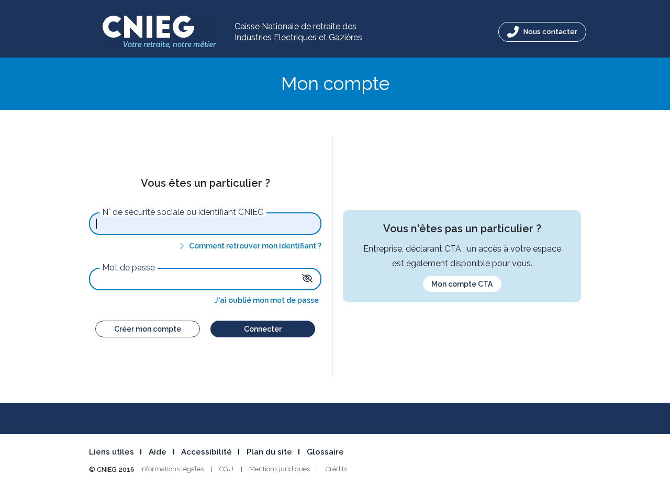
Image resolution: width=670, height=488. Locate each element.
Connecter (263, 329)
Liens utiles (111, 452)
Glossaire (325, 452)
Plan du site (269, 452)
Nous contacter (549, 32)
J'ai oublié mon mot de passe (267, 300)
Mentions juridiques (279, 469)
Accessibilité (206, 452)
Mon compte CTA (462, 284)
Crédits (336, 469)
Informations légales (172, 469)
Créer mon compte (147, 329)
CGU (226, 469)
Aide (157, 452)
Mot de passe (128, 268)
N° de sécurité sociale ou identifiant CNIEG (183, 212)
